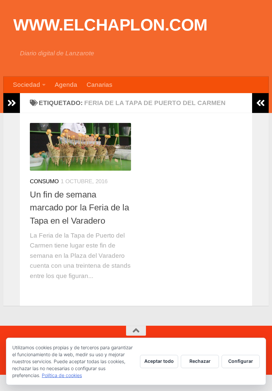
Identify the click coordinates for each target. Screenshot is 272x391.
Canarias (99, 84)
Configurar (240, 361)
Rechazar (200, 361)
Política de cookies (62, 375)
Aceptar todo (159, 361)
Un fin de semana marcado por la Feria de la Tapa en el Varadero (79, 208)
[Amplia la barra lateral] (11, 103)
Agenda (66, 84)
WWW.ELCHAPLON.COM (110, 25)
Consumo (44, 181)
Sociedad (26, 84)
